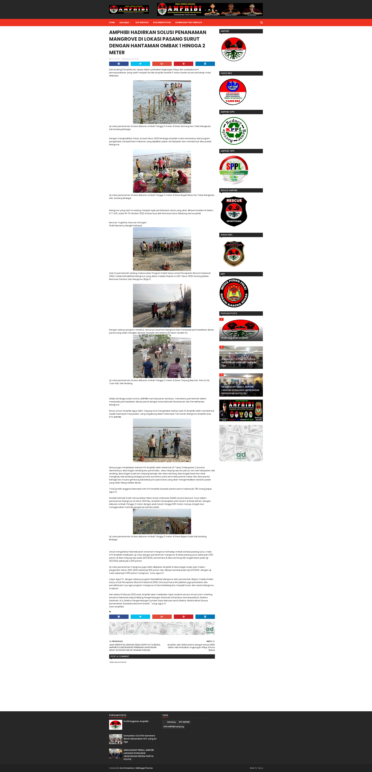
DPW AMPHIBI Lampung (174, 726)
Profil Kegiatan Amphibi (234, 337)
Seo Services (142, 22)
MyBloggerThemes (144, 768)
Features (124, 22)
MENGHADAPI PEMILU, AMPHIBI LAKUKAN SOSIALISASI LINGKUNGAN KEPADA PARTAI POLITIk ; (240, 390)
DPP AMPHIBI (184, 722)
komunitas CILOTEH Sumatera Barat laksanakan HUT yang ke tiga (238, 362)
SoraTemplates (127, 768)
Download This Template (188, 22)
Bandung (171, 722)
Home (112, 22)
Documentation (162, 22)
